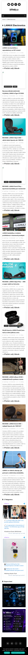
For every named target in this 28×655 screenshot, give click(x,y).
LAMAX (6, 43)
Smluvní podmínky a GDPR (18, 652)
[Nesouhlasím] (26, 651)
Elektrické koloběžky (9, 228)
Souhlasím (7, 652)
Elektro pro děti (8, 86)
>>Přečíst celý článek (10, 68)
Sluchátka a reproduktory (15, 43)
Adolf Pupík (6, 52)
